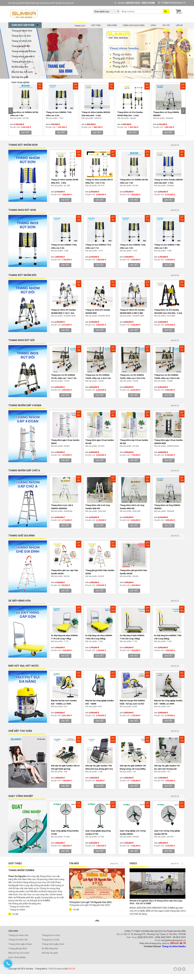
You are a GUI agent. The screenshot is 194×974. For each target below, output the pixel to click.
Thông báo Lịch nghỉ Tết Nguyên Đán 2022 (90, 902)
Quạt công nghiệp (20, 82)
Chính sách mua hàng (134, 25)
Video (153, 25)
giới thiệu (96, 25)
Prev (10, 110)
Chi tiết (25, 132)
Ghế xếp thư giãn (20, 77)
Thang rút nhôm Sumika (174, 946)
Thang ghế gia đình (21, 61)
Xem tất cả (175, 145)
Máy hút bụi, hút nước (22, 72)
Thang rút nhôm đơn (22, 30)
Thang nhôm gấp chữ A (23, 56)
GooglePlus (184, 969)
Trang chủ (79, 26)
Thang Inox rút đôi (21, 46)
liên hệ (179, 25)
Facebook (179, 969)
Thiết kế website (56, 968)
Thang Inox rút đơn (21, 36)
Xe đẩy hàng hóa (20, 67)
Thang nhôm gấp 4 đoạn (24, 51)
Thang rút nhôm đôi (22, 41)
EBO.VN (71, 968)
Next (183, 110)
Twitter (175, 969)
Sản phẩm (112, 25)
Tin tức (166, 25)
